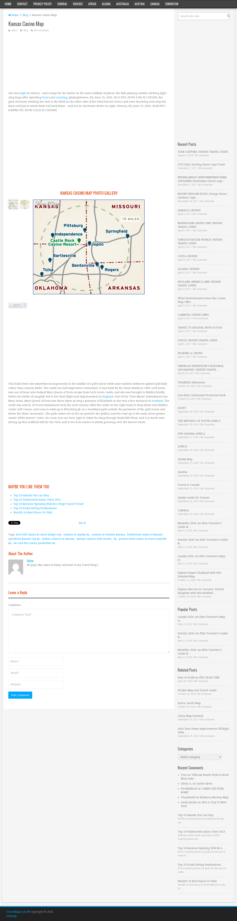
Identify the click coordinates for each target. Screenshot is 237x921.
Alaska (106, 4)
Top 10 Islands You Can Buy (31, 495)
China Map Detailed (190, 715)
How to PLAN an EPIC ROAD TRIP (199, 677)
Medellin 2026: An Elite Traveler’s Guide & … (199, 525)
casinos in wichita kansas (108, 534)
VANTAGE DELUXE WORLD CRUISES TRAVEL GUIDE (200, 241)
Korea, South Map (189, 703)
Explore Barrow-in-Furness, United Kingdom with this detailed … (201, 591)
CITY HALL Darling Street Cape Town (201, 164)
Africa (92, 4)
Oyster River (205, 783)
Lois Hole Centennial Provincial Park (202, 395)
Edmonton (171, 4)
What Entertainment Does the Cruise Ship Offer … (202, 300)
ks (115, 538)
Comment (14, 604)
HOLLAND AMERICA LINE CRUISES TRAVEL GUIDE (199, 283)
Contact (22, 4)
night (22, 93)
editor (14, 30)
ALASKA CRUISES (189, 268)
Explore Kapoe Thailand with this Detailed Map (199, 574)
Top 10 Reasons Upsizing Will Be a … (202, 848)
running (61, 97)
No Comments (41, 30)
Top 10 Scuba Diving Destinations (35, 508)
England (108, 396)
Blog (25, 15)
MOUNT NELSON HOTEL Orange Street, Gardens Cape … (202, 195)
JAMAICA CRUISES (189, 210)
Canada (155, 4)
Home (8, 4)
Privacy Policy (42, 4)
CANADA (183, 510)
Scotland (157, 400)
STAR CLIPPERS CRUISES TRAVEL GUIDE (203, 151)
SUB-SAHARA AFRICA (191, 433)
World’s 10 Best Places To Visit (32, 512)
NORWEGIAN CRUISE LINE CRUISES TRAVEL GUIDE (200, 225)
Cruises (78, 4)
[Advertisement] (88, 61)
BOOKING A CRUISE (190, 353)
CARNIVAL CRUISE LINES (193, 314)
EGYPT (182, 408)
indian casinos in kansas (58, 538)
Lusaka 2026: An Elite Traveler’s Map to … (201, 558)
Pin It (82, 523)
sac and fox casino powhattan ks (34, 543)
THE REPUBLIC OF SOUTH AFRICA (199, 420)
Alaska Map (185, 459)
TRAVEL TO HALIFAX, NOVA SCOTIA (200, 327)
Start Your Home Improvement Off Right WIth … (203, 730)
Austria (140, 4)
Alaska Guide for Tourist (193, 497)
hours (46, 97)
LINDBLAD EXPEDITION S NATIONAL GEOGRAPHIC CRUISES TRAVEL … (201, 367)
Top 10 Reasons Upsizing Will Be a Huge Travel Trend (48, 503)
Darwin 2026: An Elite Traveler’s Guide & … (203, 541)
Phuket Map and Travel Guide (197, 690)
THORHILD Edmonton (191, 382)
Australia (122, 4)
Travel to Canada (189, 484)
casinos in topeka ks (76, 534)
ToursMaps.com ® (18, 911)
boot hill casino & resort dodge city (38, 534)
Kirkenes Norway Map (214, 797)
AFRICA (182, 446)
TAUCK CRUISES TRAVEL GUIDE (197, 340)
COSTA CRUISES (188, 256)
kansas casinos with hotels (94, 538)
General (62, 4)
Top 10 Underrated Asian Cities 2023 (37, 499)
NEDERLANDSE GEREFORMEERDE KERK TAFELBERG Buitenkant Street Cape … (202, 179)
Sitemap (11, 916)
